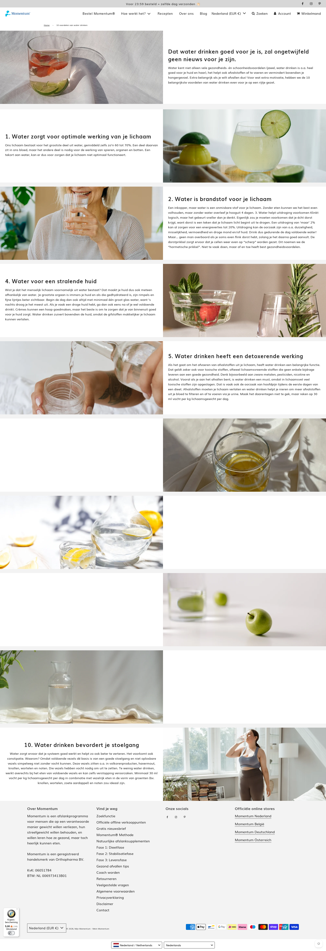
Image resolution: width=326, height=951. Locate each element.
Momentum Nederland (253, 815)
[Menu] (17, 910)
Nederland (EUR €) (227, 13)
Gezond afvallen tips (112, 865)
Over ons (186, 13)
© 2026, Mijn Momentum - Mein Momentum (87, 928)
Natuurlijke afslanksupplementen (123, 840)
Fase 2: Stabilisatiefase (114, 853)
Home (47, 25)
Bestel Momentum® (99, 13)
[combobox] (136, 945)
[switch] (11, 933)
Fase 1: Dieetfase (110, 847)
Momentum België (249, 823)
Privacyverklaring (110, 897)
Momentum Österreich (253, 839)
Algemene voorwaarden (115, 891)
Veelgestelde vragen (112, 884)
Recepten (165, 13)
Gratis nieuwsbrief (111, 828)
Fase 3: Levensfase (111, 859)
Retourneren (106, 878)
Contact (102, 909)
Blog (203, 13)
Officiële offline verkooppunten (121, 822)
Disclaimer (104, 903)
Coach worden (108, 872)
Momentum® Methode (114, 834)
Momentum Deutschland (255, 831)
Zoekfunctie (105, 815)
